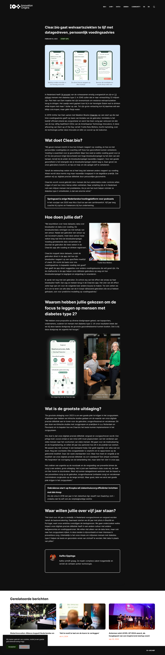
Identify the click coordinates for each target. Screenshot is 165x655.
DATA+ (118, 7)
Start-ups (65, 39)
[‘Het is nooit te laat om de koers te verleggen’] (82, 617)
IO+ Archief (150, 650)
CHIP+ (111, 7)
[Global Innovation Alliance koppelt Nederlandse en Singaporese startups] (33, 617)
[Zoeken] (154, 7)
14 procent (65, 94)
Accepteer (12, 647)
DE (144, 7)
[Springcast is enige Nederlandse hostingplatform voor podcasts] (82, 202)
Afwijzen (24, 647)
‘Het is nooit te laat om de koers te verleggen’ (79, 633)
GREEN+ (126, 7)
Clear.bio (94, 115)
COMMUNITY (136, 7)
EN (149, 7)
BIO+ (104, 7)
